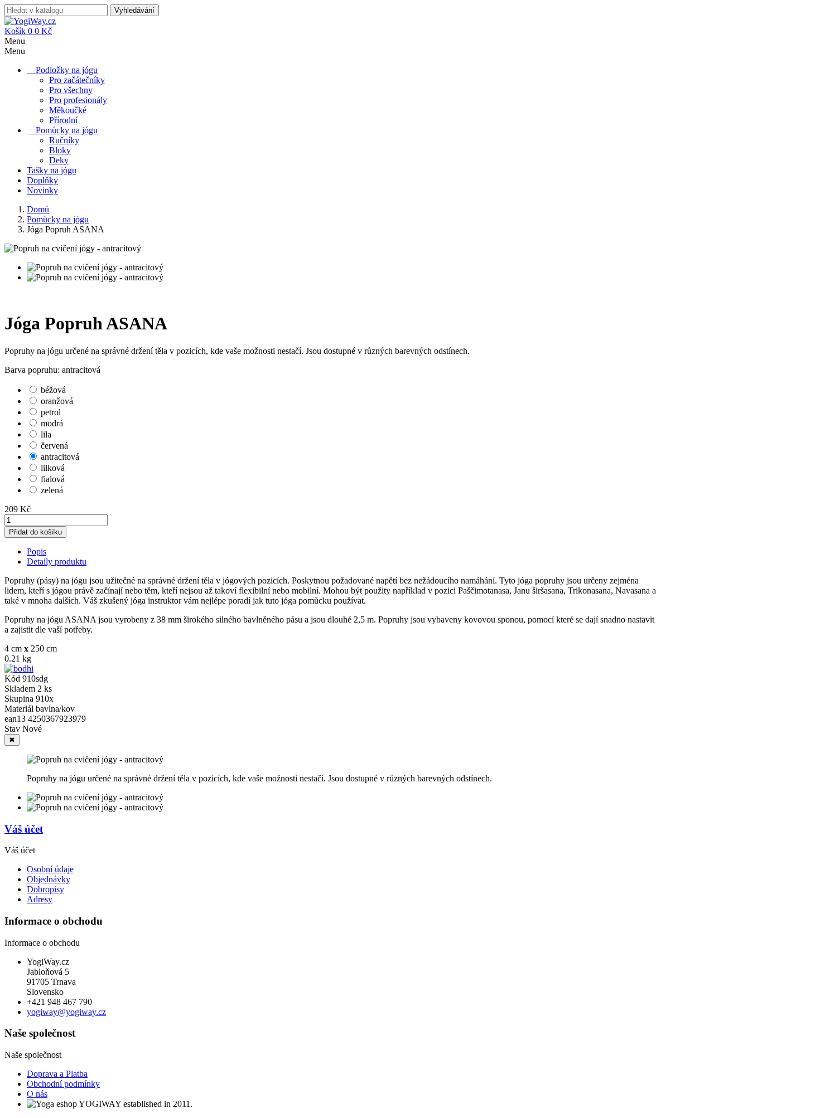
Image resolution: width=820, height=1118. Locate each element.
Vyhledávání (134, 10)
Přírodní (63, 120)
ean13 (16, 718)
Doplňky (42, 180)
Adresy (39, 899)
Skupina (20, 698)
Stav (13, 728)
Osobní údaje (50, 869)
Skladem (19, 688)
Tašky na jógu (51, 170)
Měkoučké (67, 110)
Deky (59, 160)
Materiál (20, 708)
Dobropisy (45, 889)
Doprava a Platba (57, 1073)
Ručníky (64, 140)
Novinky (42, 190)
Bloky (60, 150)
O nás (37, 1093)
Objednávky (48, 879)
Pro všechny (71, 90)
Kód (13, 678)
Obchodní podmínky (63, 1083)
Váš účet (23, 829)
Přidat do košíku (35, 532)
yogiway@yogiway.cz (66, 1012)
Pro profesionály (78, 100)
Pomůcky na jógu (67, 130)
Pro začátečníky (77, 80)
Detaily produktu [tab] (56, 561)
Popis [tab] (36, 551)
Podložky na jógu (67, 70)
